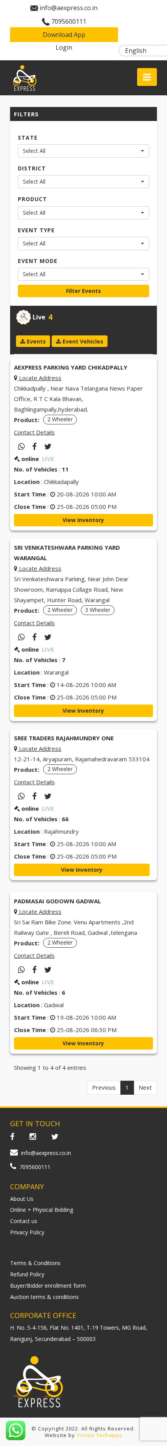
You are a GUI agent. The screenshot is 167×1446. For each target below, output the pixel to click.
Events (35, 341)
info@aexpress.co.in (68, 8)
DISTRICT (32, 168)
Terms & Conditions (35, 1263)
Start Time (30, 494)
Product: (26, 420)
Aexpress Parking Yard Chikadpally (70, 367)
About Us (21, 1198)
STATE (28, 137)
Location (27, 482)
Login (64, 47)
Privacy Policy (27, 1232)
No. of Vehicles (35, 469)
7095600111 (68, 21)
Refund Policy (27, 1274)
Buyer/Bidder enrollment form (48, 1285)
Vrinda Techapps (99, 1435)
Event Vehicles (82, 341)
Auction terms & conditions (44, 1297)
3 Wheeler (97, 609)
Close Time (30, 506)
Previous (104, 1087)
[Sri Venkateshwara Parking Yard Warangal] (34, 637)
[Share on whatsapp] (21, 447)
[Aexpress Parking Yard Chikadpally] (34, 447)
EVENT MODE (37, 261)
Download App (64, 34)
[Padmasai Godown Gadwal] (34, 970)
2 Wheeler (60, 419)
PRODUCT (32, 199)
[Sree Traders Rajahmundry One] (34, 796)
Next (145, 1087)
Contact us (23, 1221)
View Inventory (83, 520)
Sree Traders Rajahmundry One (64, 738)
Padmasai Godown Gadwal (57, 901)
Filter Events (83, 290)
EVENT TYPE (36, 230)
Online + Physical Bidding (41, 1209)
